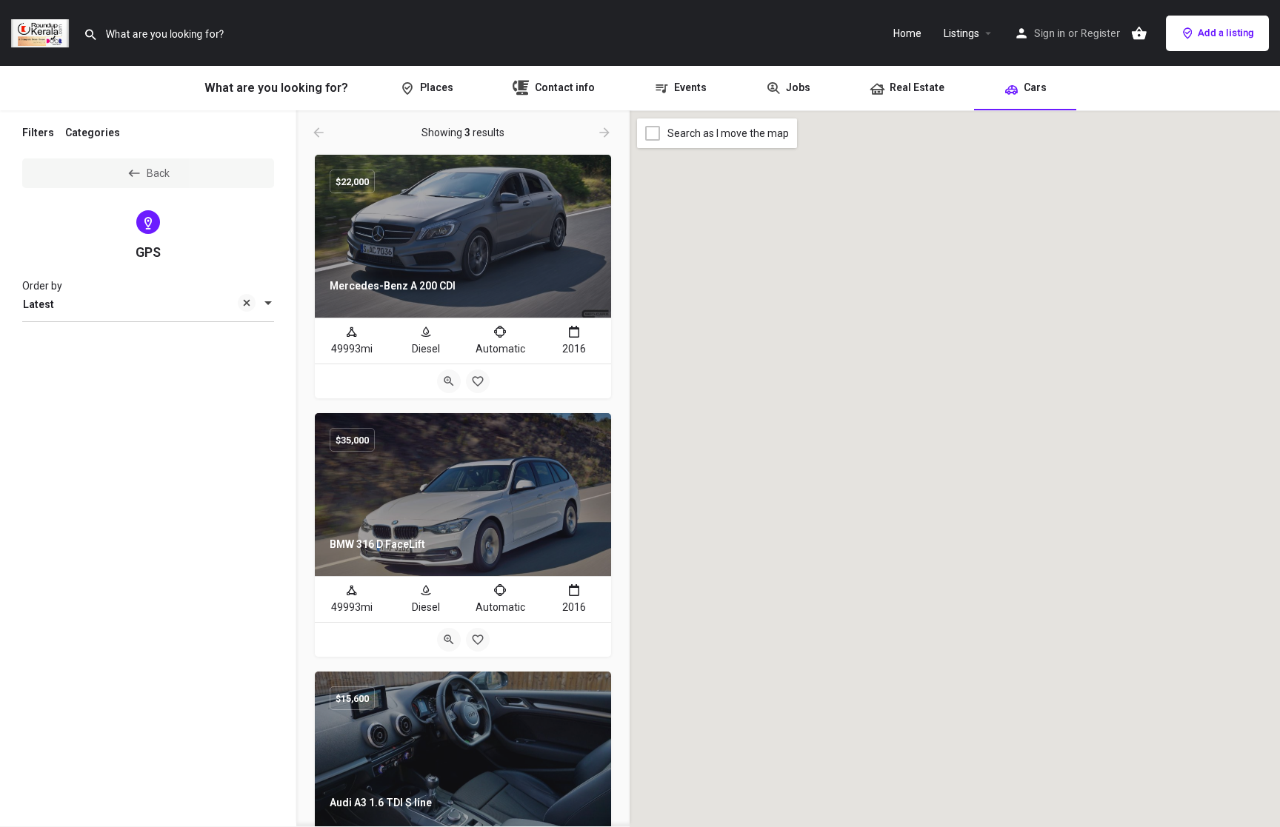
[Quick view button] (449, 381)
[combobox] (148, 304)
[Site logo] (42, 32)
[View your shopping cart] (1139, 33)
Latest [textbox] (38, 304)
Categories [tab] (92, 132)
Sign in (1049, 33)
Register (1100, 33)
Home (907, 33)
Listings (961, 33)
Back (158, 173)
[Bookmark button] (478, 381)
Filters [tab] (38, 132)
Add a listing (1226, 32)
